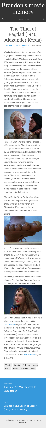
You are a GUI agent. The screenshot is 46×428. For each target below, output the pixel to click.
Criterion (26, 365)
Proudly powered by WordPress (15, 420)
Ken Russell (29, 354)
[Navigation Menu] (43, 19)
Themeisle (23, 423)
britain (17, 365)
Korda (15, 368)
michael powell (28, 368)
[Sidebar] (2, 19)
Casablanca (9, 324)
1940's (8, 365)
